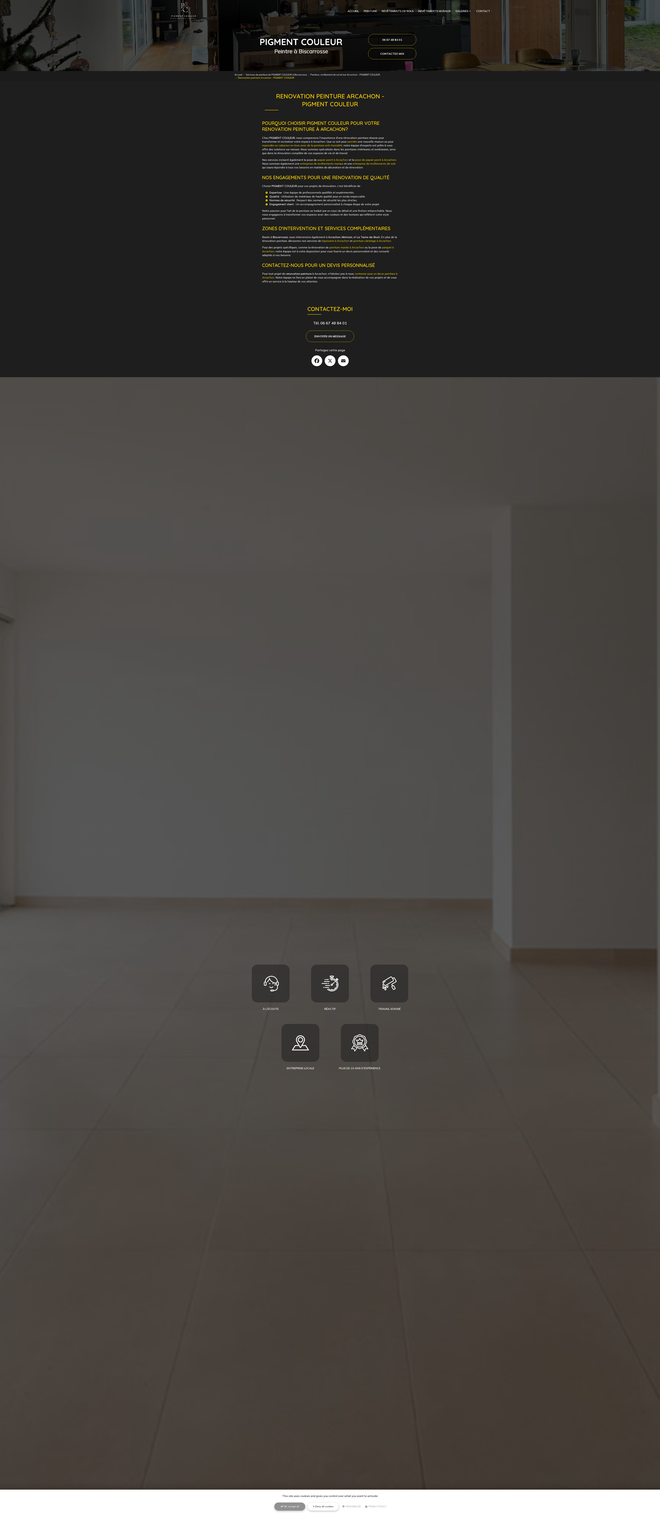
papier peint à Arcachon (332, 160)
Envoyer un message (330, 336)
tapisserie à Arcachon (335, 241)
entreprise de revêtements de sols (374, 163)
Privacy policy (377, 1506)
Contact (483, 11)
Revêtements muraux (434, 11)
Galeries (461, 11)
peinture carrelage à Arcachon (372, 241)
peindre (352, 141)
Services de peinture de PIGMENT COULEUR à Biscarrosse (276, 74)
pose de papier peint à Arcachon (375, 160)
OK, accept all (291, 1506)
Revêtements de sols (398, 11)
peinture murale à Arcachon (346, 247)
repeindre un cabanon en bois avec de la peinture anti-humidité (302, 145)
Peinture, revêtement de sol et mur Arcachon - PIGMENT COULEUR (345, 74)
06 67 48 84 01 (392, 39)
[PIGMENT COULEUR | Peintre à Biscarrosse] (184, 11)
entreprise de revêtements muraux (321, 163)
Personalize (353, 1506)
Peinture (370, 11)
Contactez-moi (392, 53)
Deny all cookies (324, 1506)
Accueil (353, 11)
